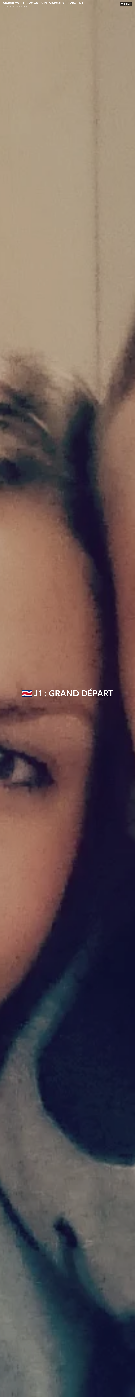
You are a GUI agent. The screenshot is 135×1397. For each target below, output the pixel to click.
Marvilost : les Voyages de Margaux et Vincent (43, 3)
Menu (127, 4)
